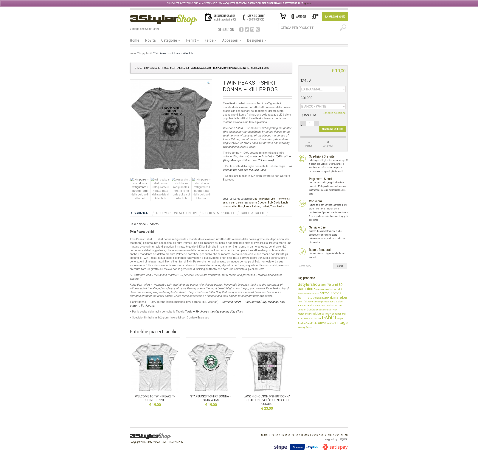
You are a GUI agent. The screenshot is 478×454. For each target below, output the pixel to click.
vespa (330, 323)
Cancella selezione (334, 113)
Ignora (307, 3)
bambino (305, 288)
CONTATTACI (341, 434)
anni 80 (336, 285)
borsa (333, 289)
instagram (252, 29)
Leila (340, 305)
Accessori (229, 41)
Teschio (301, 323)
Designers (253, 41)
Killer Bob (237, 206)
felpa (343, 297)
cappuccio (313, 293)
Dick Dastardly (321, 297)
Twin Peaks (277, 206)
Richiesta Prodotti (218, 213)
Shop (141, 53)
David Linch (281, 202)
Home (134, 40)
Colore (306, 98)
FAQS (329, 434)
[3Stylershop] (163, 19)
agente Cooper (258, 202)
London (302, 309)
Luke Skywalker (323, 309)
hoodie (329, 305)
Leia (335, 305)
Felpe (208, 41)
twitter (247, 29)
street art (316, 318)
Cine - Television (261, 198)
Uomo (322, 323)
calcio (340, 289)
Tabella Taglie (252, 213)
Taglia (305, 81)
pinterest (258, 29)
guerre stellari (335, 301)
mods (312, 313)
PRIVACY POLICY (289, 434)
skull (344, 313)
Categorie (168, 41)
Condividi (328, 145)
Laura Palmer (252, 206)
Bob (270, 202)
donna (227, 206)
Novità (150, 40)
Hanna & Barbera (307, 305)
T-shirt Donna (236, 202)
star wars (304, 318)
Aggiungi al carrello (332, 128)
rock (328, 313)
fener (300, 302)
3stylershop (309, 284)
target (340, 319)
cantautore (303, 294)
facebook (241, 29)
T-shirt (189, 41)
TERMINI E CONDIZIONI (312, 434)
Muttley (319, 313)
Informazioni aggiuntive (176, 213)
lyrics (335, 309)
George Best (322, 302)
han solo (320, 305)
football (312, 302)
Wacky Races (305, 327)
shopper (336, 313)
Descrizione (140, 213)
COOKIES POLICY (269, 434)
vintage (341, 322)
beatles (325, 289)
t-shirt (265, 206)
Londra (311, 309)
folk (306, 301)
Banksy (318, 289)
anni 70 (326, 285)
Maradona (303, 313)
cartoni (324, 293)
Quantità (308, 115)
